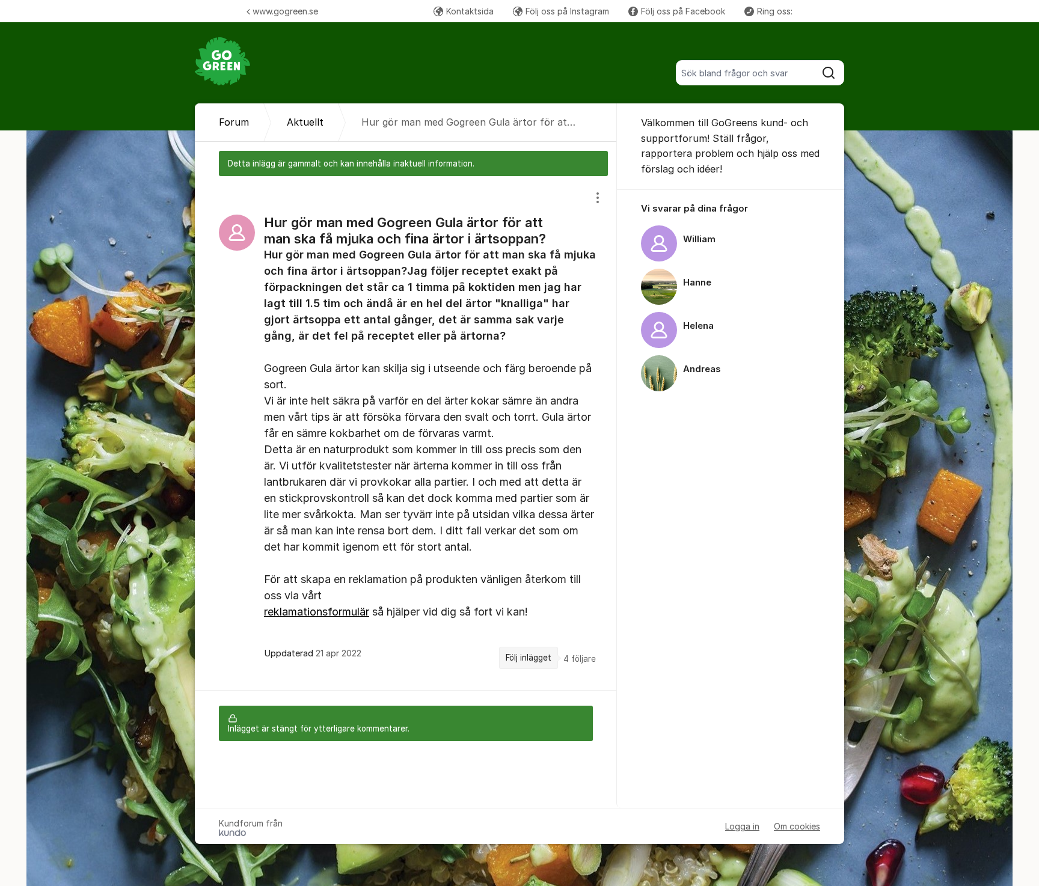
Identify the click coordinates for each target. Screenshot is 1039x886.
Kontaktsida (470, 11)
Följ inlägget (528, 657)
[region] (406, 433)
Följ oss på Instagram (567, 11)
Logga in (742, 826)
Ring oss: (774, 11)
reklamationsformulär (316, 611)
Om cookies (797, 826)
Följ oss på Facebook (683, 11)
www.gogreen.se (285, 11)
